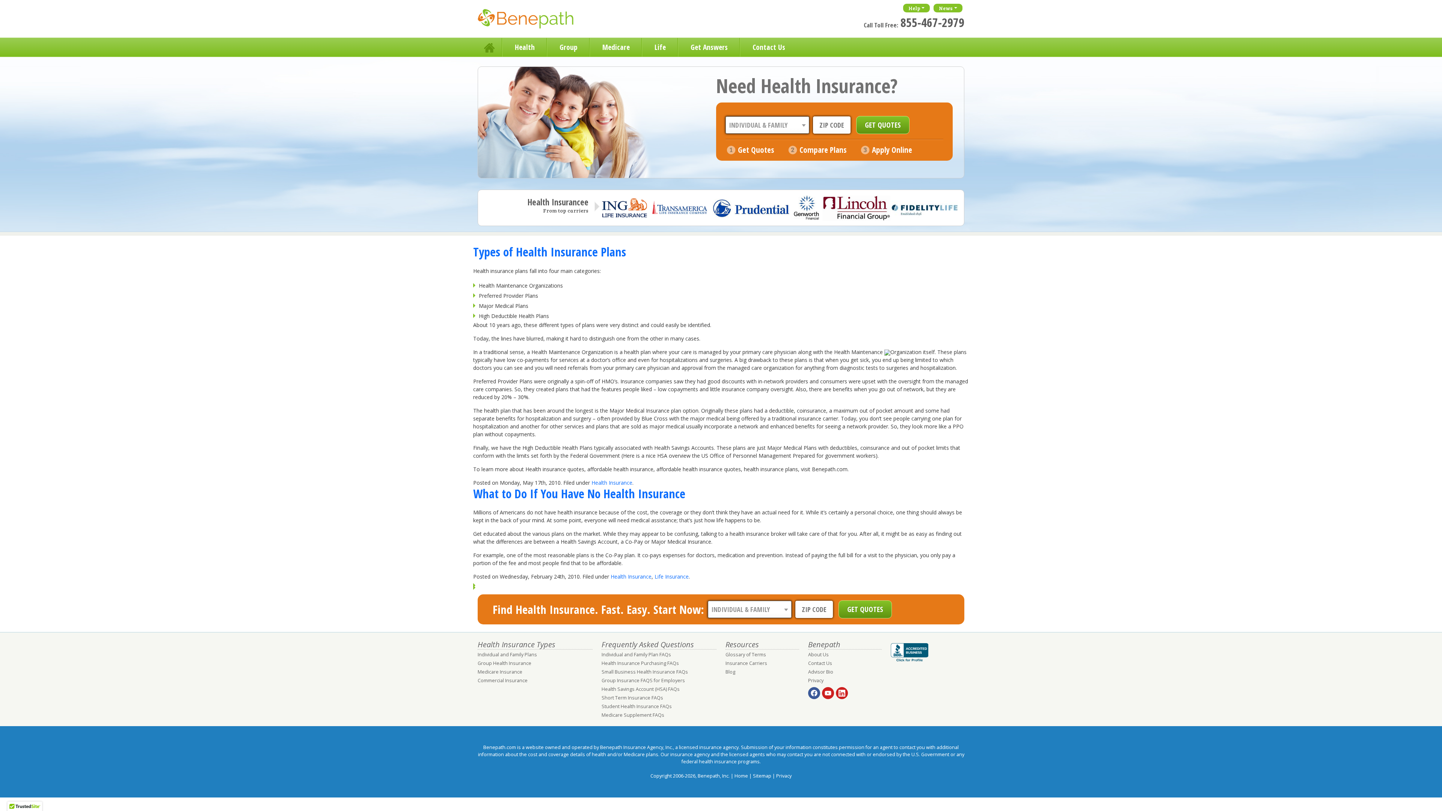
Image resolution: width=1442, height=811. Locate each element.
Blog (730, 672)
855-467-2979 (932, 22)
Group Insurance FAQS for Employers (643, 680)
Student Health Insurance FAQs (637, 706)
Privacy (816, 680)
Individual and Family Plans (507, 654)
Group (569, 47)
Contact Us (769, 47)
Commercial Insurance (503, 680)
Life (660, 47)
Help (914, 8)
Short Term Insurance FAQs (632, 698)
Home (490, 47)
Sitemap (762, 776)
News (946, 8)
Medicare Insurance (500, 672)
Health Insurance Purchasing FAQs (640, 663)
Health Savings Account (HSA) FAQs (641, 689)
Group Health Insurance (504, 663)
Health (525, 47)
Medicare (616, 47)
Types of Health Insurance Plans (549, 252)
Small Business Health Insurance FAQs (645, 672)
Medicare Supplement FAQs (633, 715)
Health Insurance (611, 482)
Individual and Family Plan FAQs (636, 654)
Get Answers (709, 47)
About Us (818, 654)
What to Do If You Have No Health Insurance (579, 493)
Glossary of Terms (746, 654)
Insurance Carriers (746, 663)
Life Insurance (672, 576)
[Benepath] (534, 21)
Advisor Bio (820, 672)
